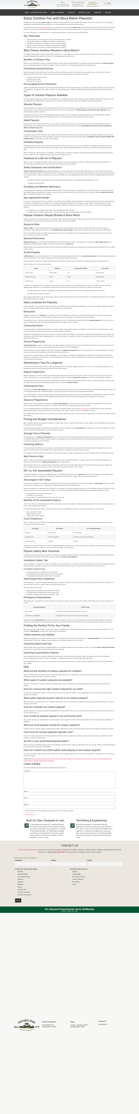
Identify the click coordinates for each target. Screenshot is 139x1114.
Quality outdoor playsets (31, 760)
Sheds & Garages (57, 12)
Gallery (108, 12)
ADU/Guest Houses (23, 877)
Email (26, 797)
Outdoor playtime (91, 759)
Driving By (75, 882)
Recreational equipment (46, 760)
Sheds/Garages (22, 874)
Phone (54, 860)
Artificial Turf (84, 12)
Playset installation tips (105, 759)
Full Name (19, 860)
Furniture (97, 12)
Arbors (19, 887)
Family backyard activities (64, 759)
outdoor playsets (45, 27)
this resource (84, 408)
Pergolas (20, 882)
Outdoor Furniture (23, 892)
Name (26, 791)
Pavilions (20, 879)
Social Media (76, 874)
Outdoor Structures (39, 12)
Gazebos (20, 884)
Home (27, 12)
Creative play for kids (48, 759)
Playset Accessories (24, 895)
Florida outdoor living (79, 759)
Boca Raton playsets (35, 759)
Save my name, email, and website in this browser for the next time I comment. (49, 810)
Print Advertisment (78, 877)
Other (74, 884)
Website (26, 804)
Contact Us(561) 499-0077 (93, 3)
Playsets (71, 12)
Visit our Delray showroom (28, 850)
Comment (27, 771)
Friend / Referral (77, 879)
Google (74, 871)
